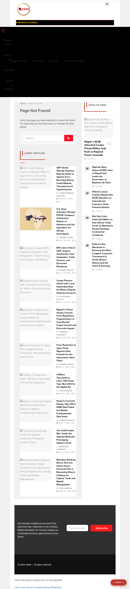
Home (22, 103)
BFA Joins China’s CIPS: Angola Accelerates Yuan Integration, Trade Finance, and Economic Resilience (65, 257)
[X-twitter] (106, 564)
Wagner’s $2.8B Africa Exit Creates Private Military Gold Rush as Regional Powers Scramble (95, 148)
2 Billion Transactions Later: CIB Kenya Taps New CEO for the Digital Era (65, 380)
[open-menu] (107, 4)
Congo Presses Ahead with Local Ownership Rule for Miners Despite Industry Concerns (66, 286)
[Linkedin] (99, 564)
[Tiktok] (73, 564)
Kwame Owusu (66, 270)
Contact (9, 70)
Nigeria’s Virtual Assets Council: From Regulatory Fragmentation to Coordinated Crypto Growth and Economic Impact (66, 319)
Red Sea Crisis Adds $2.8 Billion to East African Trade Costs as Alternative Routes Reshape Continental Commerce (102, 225)
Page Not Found (35, 103)
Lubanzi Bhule (66, 420)
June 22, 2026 (64, 491)
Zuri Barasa (65, 391)
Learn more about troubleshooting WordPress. (38, 587)
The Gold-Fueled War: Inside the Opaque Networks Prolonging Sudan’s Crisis (65, 436)
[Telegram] (86, 564)
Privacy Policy (7, 42)
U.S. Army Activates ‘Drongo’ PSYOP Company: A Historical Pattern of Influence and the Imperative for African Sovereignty (66, 221)
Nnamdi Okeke (66, 237)
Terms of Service (8, 85)
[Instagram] (93, 564)
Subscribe (101, 528)
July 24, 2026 (64, 240)
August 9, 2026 (65, 199)
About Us (8, 57)
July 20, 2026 (64, 338)
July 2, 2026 (63, 367)
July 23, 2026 (64, 273)
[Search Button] (68, 138)
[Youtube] (80, 564)
